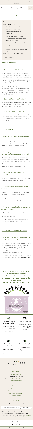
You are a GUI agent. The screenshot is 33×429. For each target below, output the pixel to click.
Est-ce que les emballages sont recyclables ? (15, 42)
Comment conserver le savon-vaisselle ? (14, 36)
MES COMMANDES (9, 24)
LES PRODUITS (7, 33)
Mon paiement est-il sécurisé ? (12, 26)
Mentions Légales (16, 395)
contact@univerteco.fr (16, 380)
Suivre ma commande (16, 374)
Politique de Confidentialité (16, 393)
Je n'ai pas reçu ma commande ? (13, 31)
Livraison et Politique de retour (16, 391)
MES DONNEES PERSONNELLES (13, 53)
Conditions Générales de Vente (16, 388)
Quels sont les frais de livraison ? (13, 29)
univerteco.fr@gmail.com (15, 378)
